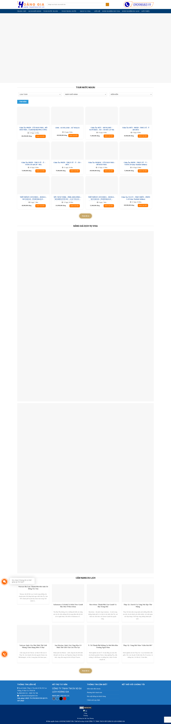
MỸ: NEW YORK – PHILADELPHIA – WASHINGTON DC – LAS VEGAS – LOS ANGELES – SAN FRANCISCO (67, 199)
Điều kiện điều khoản (93, 689)
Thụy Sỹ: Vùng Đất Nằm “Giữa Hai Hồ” (137, 645)
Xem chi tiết (40, 136)
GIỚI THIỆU (145, 11)
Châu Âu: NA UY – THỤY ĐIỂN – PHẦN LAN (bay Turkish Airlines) (135, 198)
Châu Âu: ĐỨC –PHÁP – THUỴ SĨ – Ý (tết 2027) (135, 129)
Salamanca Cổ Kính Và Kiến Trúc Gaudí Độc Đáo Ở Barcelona (68, 606)
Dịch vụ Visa (85, 11)
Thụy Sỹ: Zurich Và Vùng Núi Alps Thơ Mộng (138, 606)
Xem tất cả (85, 216)
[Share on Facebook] (54, 698)
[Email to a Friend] (61, 698)
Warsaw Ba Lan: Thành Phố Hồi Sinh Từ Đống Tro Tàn (33, 588)
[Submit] (107, 4)
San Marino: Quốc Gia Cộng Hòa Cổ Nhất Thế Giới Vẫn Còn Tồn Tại (68, 646)
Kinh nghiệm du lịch (130, 11)
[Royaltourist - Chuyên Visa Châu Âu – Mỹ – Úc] (30, 4)
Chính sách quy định (93, 700)
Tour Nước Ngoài (50, 11)
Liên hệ (97, 11)
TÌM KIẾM (23, 102)
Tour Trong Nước (69, 11)
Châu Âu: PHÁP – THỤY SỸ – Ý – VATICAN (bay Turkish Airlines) (136, 163)
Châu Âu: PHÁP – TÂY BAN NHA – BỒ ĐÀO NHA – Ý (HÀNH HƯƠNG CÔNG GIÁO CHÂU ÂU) (33, 130)
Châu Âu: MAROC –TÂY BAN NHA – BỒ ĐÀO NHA (101, 163)
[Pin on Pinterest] (64, 698)
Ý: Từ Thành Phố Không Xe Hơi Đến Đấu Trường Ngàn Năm (103, 646)
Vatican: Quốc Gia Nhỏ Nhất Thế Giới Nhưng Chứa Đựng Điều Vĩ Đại (33, 646)
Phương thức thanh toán (94, 692)
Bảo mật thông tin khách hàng (96, 696)
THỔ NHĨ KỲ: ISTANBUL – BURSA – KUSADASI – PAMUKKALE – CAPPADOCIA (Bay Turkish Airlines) (101, 199)
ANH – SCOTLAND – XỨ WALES (67, 128)
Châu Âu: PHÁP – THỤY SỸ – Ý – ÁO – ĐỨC (67, 163)
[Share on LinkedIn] (68, 698)
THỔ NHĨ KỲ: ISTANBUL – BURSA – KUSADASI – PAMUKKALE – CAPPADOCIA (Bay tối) (33, 199)
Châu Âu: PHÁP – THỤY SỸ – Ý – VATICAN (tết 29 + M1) (33, 163)
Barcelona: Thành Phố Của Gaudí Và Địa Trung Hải (102, 606)
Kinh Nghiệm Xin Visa (111, 11)
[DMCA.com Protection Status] (86, 707)
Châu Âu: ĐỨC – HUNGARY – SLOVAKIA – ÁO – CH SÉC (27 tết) (101, 129)
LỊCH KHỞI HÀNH (34, 11)
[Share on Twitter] (57, 698)
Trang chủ (21, 11)
